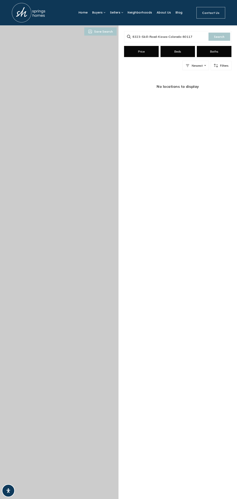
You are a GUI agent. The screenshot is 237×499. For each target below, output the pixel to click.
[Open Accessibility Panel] (8, 490)
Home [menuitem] (83, 12)
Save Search (103, 31)
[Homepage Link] (28, 12)
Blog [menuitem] (179, 12)
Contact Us (210, 13)
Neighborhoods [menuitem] (140, 12)
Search (219, 37)
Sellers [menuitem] (115, 12)
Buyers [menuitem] (98, 12)
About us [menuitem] (164, 12)
